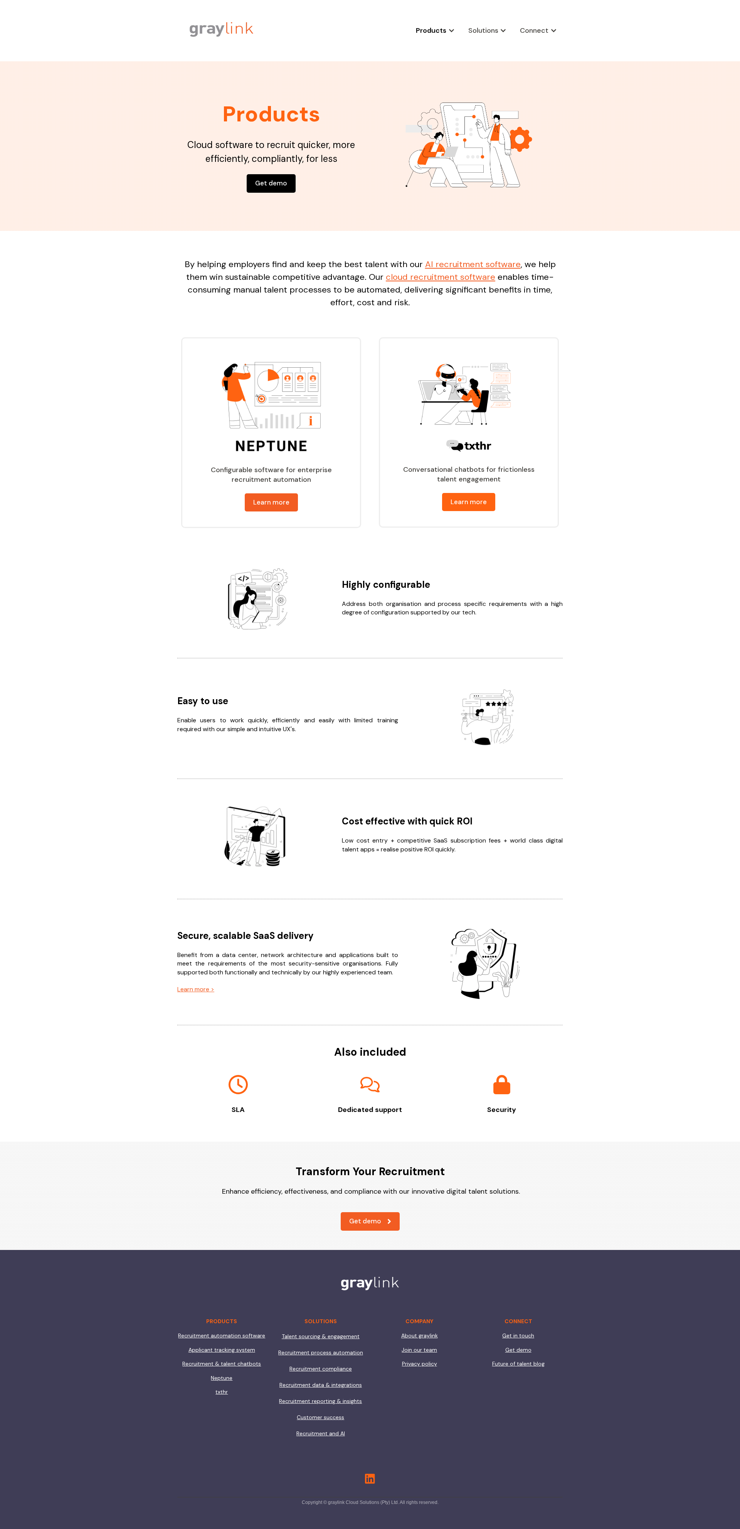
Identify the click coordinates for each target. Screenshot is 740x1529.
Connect (534, 30)
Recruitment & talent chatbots (221, 1363)
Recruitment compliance (320, 1368)
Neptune (221, 1377)
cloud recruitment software (440, 277)
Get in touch (518, 1335)
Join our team (419, 1349)
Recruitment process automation (320, 1352)
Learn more (271, 502)
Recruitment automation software (221, 1335)
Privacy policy (419, 1363)
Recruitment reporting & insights (320, 1401)
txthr (221, 1391)
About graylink (419, 1335)
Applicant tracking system (221, 1349)
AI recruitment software (473, 264)
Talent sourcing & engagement (321, 1336)
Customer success (320, 1417)
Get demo (271, 183)
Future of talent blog (518, 1363)
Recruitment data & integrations (320, 1384)
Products (431, 30)
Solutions (483, 30)
